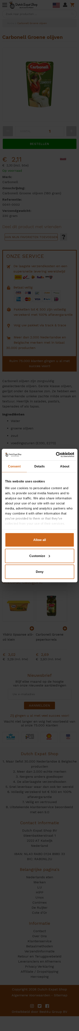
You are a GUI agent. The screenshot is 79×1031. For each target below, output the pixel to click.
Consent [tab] (14, 466)
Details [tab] (39, 466)
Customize (37, 555)
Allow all (39, 540)
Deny (39, 571)
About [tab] (64, 466)
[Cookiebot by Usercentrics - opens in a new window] (56, 454)
